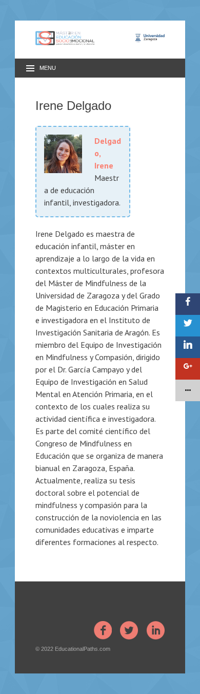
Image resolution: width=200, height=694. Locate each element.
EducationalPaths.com (82, 649)
